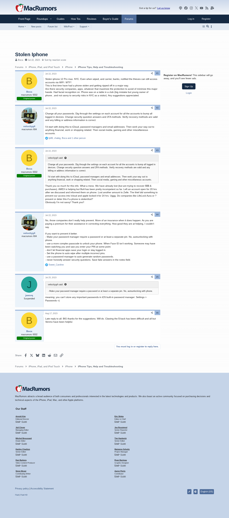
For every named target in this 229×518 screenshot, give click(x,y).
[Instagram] (191, 8)
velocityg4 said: (55, 158)
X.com (24, 422)
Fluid (17, 495)
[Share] (152, 73)
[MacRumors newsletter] (212, 8)
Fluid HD (23, 495)
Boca (20, 60)
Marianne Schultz (122, 449)
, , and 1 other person (67, 138)
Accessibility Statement (42, 488)
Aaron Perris (119, 471)
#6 (157, 313)
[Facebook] (186, 8)
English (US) (207, 491)
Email (18, 422)
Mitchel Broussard (24, 438)
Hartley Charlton (23, 449)
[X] (196, 8)
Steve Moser (21, 471)
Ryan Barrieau (120, 460)
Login (189, 93)
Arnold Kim (21, 416)
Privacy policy (22, 488)
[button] (41, 19)
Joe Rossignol (120, 427)
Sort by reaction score (55, 60)
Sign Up (189, 86)
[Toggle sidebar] (212, 26)
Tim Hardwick (120, 438)
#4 (157, 214)
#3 (157, 150)
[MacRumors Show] (180, 8)
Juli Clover (20, 427)
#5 (157, 277)
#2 (157, 108)
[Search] (207, 26)
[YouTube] (201, 8)
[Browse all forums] (203, 26)
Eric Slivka (119, 416)
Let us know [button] (163, 8)
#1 (157, 73)
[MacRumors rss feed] (207, 8)
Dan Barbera (21, 460)
